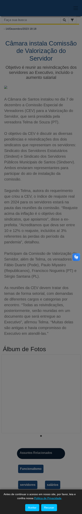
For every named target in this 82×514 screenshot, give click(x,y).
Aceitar (32, 507)
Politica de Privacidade (47, 498)
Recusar (49, 507)
